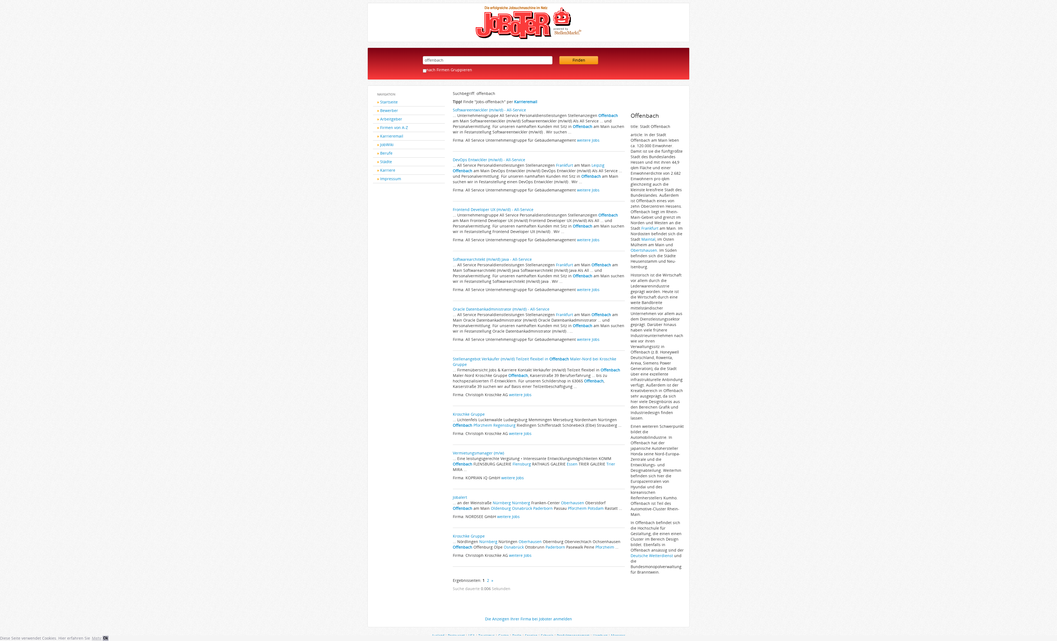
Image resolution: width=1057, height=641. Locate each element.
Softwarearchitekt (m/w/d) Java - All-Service (492, 259)
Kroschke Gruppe (469, 414)
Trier (610, 464)
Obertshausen (644, 250)
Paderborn (543, 508)
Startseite (389, 102)
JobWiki (387, 144)
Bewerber (389, 110)
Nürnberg (502, 502)
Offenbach (608, 115)
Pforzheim (482, 425)
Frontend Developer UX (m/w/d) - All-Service (493, 209)
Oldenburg (501, 508)
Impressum (390, 178)
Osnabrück (522, 508)
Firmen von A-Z (394, 127)
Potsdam (596, 508)
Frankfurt (564, 165)
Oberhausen (572, 502)
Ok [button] (105, 638)
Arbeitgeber (391, 119)
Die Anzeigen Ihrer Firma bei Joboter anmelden (528, 618)
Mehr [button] (97, 638)
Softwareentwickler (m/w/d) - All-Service (489, 110)
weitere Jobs (588, 140)
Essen (572, 464)
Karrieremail (391, 136)
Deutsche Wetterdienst (652, 555)
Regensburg (504, 425)
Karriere (387, 170)
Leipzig (598, 165)
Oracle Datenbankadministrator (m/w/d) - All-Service (501, 309)
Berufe (386, 153)
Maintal (648, 239)
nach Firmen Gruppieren (449, 69)
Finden (579, 60)
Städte (386, 161)
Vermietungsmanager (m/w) (478, 453)
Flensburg (522, 464)
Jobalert (460, 497)
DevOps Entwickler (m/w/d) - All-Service (489, 159)
